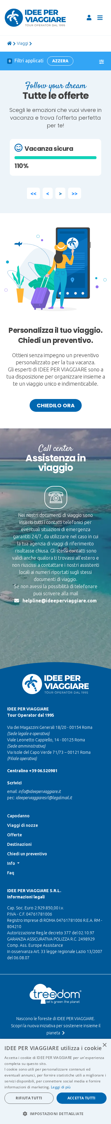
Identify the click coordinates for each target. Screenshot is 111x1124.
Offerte (14, 835)
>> (75, 193)
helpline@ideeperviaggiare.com (59, 600)
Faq (10, 873)
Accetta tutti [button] (81, 1098)
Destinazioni (19, 844)
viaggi (22, 43)
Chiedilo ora (56, 405)
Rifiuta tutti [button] (29, 1098)
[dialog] (55, 1081)
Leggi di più (61, 1087)
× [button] (104, 1045)
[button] (55, 1113)
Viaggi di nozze (22, 825)
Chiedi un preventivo (27, 854)
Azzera (60, 61)
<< (33, 193)
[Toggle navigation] (100, 18)
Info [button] (11, 863)
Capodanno (18, 816)
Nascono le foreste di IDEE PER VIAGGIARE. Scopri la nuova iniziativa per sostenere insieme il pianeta (55, 1025)
